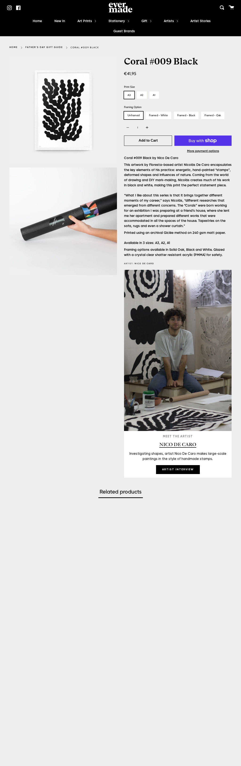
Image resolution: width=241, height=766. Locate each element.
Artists (169, 21)
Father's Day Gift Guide (44, 47)
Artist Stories (200, 21)
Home (37, 21)
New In (59, 21)
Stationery (117, 21)
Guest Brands (124, 31)
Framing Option (132, 107)
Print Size (129, 86)
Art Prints (85, 21)
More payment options (203, 151)
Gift (144, 21)
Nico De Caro (144, 264)
